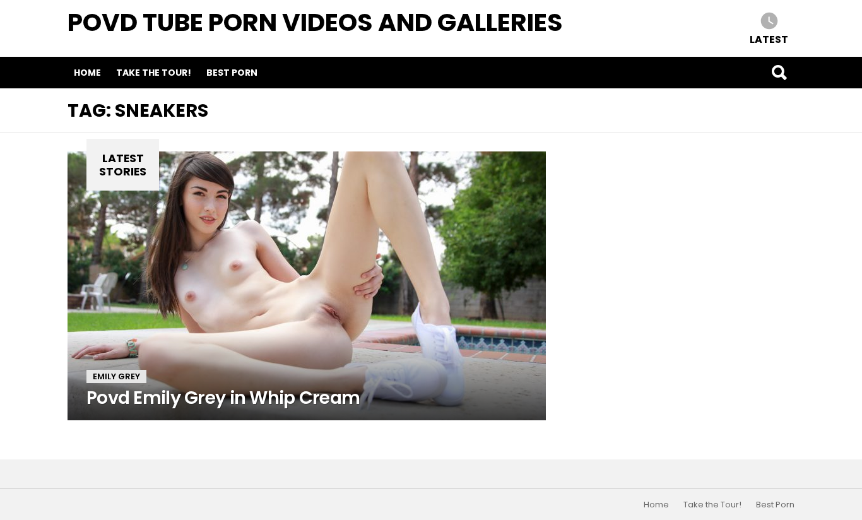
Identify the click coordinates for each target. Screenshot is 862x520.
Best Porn (231, 72)
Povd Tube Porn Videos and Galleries (315, 22)
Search (778, 72)
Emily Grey (116, 376)
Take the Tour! (153, 72)
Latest (769, 38)
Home (87, 72)
